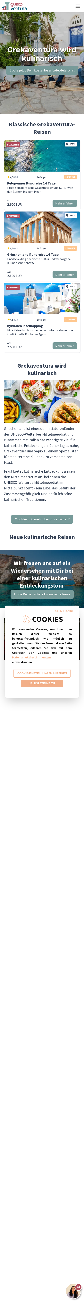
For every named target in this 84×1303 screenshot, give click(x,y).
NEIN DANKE (64, 611)
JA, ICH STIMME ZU (42, 683)
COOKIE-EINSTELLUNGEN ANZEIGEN (42, 673)
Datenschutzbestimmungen (31, 657)
